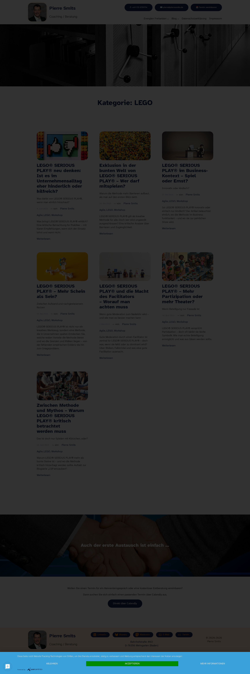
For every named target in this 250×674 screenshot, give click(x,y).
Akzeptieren (132, 663)
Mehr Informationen (212, 663)
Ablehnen (52, 663)
